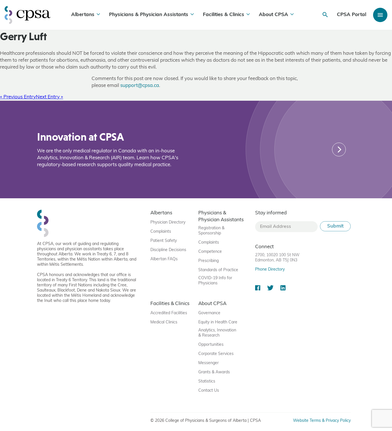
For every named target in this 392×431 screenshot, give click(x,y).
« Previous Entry (18, 97)
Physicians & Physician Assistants (148, 14)
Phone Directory (270, 269)
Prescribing (208, 261)
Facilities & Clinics (223, 14)
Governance (209, 313)
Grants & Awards (214, 372)
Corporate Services (216, 354)
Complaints (160, 232)
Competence (210, 252)
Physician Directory (167, 222)
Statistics (206, 381)
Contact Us (208, 391)
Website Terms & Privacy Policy (322, 421)
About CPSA (273, 14)
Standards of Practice (218, 270)
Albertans (82, 14)
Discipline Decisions (168, 250)
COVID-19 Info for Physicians (215, 281)
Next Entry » (49, 97)
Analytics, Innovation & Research (217, 333)
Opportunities (211, 345)
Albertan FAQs (164, 259)
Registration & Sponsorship (211, 231)
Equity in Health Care (217, 322)
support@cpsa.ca (139, 85)
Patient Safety (163, 241)
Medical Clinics (163, 322)
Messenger (208, 363)
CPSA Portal (351, 14)
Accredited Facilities (168, 313)
